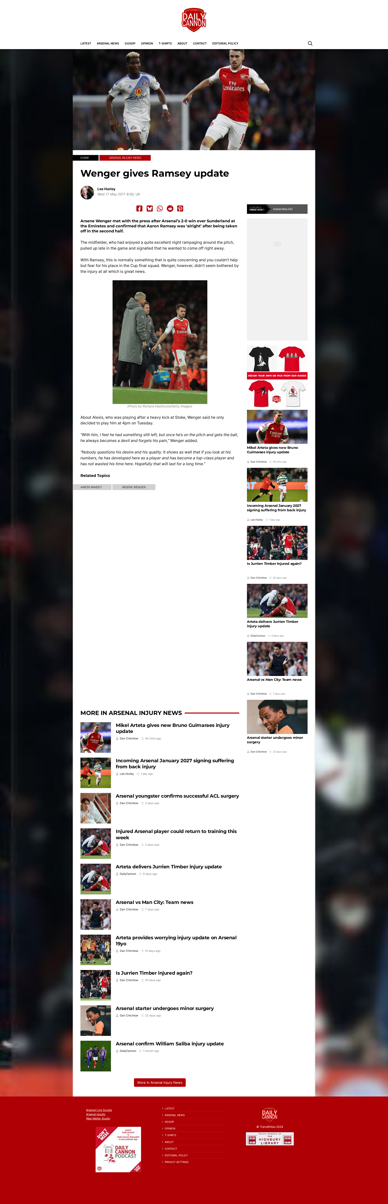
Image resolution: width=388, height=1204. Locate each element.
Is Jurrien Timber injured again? (154, 973)
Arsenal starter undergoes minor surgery (165, 1008)
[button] (310, 43)
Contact (200, 43)
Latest (85, 43)
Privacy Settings (177, 1162)
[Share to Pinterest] (180, 208)
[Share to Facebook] (139, 208)
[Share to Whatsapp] (159, 208)
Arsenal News (108, 43)
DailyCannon (128, 874)
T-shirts (165, 43)
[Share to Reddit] (170, 208)
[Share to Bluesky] (149, 208)
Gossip (130, 43)
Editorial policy (225, 43)
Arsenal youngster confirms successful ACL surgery (177, 796)
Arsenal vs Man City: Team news (154, 902)
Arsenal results (95, 1114)
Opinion (147, 43)
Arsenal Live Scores (99, 1110)
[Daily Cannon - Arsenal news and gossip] (194, 20)
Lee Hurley (106, 189)
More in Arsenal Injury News (131, 712)
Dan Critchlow (129, 738)
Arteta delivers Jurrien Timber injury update (169, 867)
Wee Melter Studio (98, 1118)
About (182, 43)
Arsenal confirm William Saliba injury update (170, 1044)
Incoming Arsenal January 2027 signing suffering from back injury (276, 508)
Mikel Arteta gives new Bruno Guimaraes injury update (272, 450)
